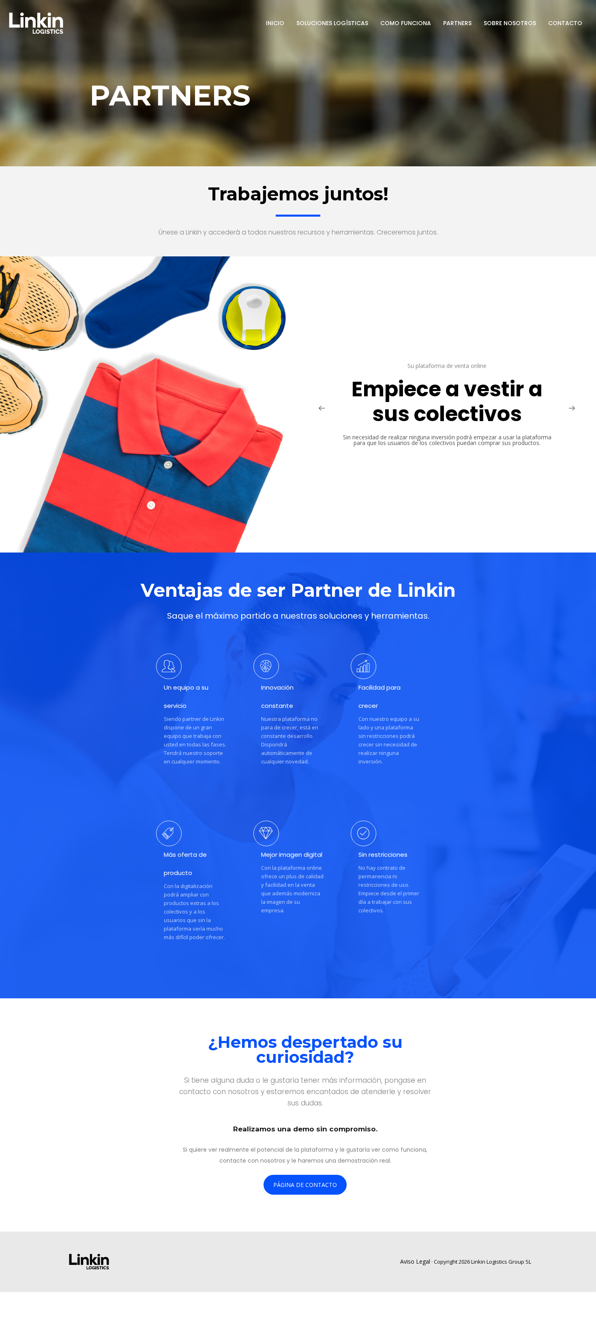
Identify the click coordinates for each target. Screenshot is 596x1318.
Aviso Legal (415, 1261)
